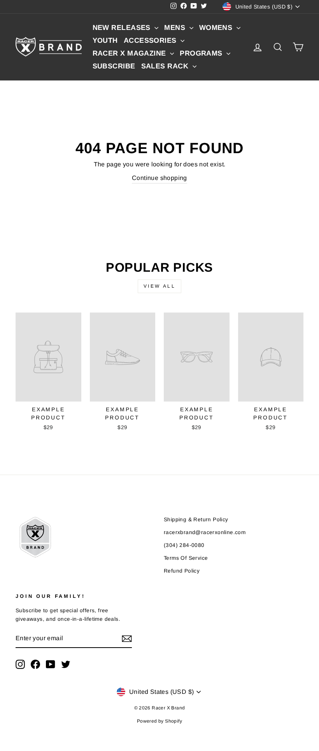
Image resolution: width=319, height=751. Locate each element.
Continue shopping (159, 178)
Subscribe (114, 66)
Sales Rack (166, 66)
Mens (175, 27)
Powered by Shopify (159, 721)
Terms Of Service (186, 558)
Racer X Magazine (130, 53)
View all (160, 286)
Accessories (151, 40)
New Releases (123, 27)
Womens (217, 27)
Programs (202, 53)
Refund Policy (182, 571)
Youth (105, 40)
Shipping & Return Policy (196, 519)
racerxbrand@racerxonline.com (204, 532)
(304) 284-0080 (184, 545)
